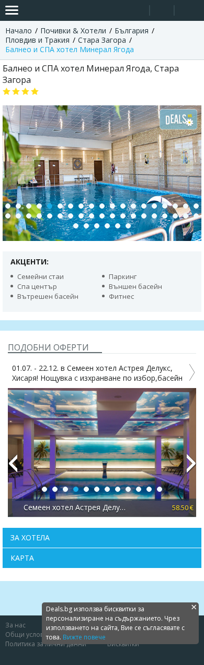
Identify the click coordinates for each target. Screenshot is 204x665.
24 (49, 216)
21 (18, 216)
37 (185, 216)
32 (133, 216)
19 (196, 206)
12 (123, 206)
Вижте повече (84, 637)
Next (191, 467)
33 (143, 216)
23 (39, 216)
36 (175, 216)
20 (7, 216)
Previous (12, 467)
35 (164, 216)
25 (60, 216)
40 (86, 225)
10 (102, 206)
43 (117, 225)
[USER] (162, 12)
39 (75, 225)
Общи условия (28, 634)
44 (128, 225)
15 (154, 206)
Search (137, 11)
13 (133, 206)
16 (164, 206)
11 (112, 206)
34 (154, 216)
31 (123, 216)
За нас (15, 625)
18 (185, 206)
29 (102, 216)
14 (143, 206)
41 (96, 225)
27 (81, 216)
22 (28, 216)
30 (112, 216)
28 (91, 216)
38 (196, 216)
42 (107, 225)
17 (175, 206)
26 (70, 216)
